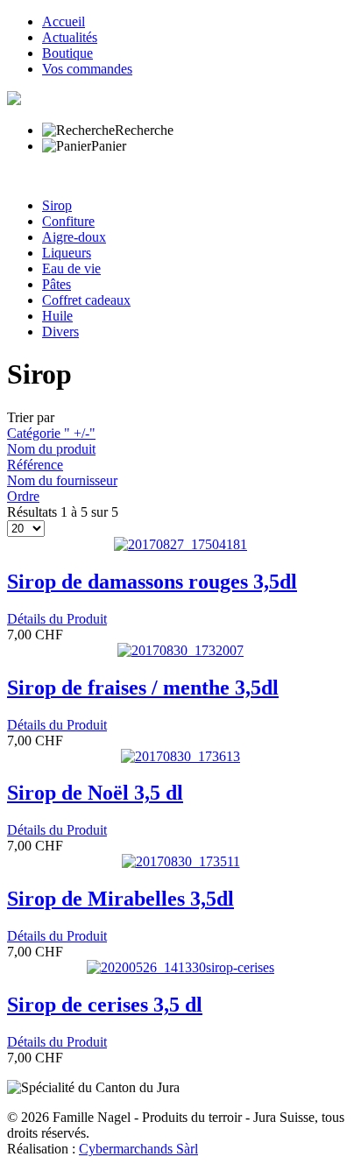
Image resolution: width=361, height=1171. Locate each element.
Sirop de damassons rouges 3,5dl (152, 581)
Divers (60, 331)
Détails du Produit (57, 618)
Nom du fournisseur (62, 480)
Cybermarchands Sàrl (138, 1148)
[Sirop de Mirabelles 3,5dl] (181, 861)
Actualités (69, 37)
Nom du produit (51, 448)
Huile (57, 315)
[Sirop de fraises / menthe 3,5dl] (180, 650)
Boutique (67, 53)
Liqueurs (66, 252)
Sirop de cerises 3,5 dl (104, 1004)
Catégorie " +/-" (51, 433)
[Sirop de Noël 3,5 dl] (180, 756)
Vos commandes (87, 68)
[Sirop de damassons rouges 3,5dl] (180, 544)
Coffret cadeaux (86, 300)
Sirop (57, 205)
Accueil (63, 21)
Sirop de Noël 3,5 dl (95, 792)
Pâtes (56, 284)
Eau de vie (71, 268)
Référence (35, 464)
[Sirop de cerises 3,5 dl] (180, 967)
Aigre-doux (74, 236)
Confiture (68, 221)
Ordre (23, 496)
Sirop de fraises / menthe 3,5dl (143, 687)
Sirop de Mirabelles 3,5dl (120, 898)
